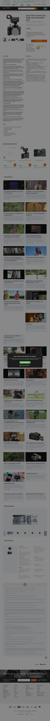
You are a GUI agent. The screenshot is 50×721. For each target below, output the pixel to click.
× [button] (41, 354)
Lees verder (36, 359)
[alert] (25, 360)
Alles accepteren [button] (25, 362)
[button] (25, 365)
